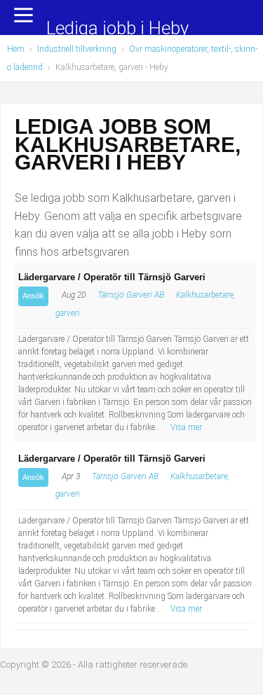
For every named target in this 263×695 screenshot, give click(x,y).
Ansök (33, 295)
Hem (16, 49)
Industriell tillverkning (76, 49)
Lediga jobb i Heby (117, 29)
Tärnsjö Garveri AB (130, 295)
